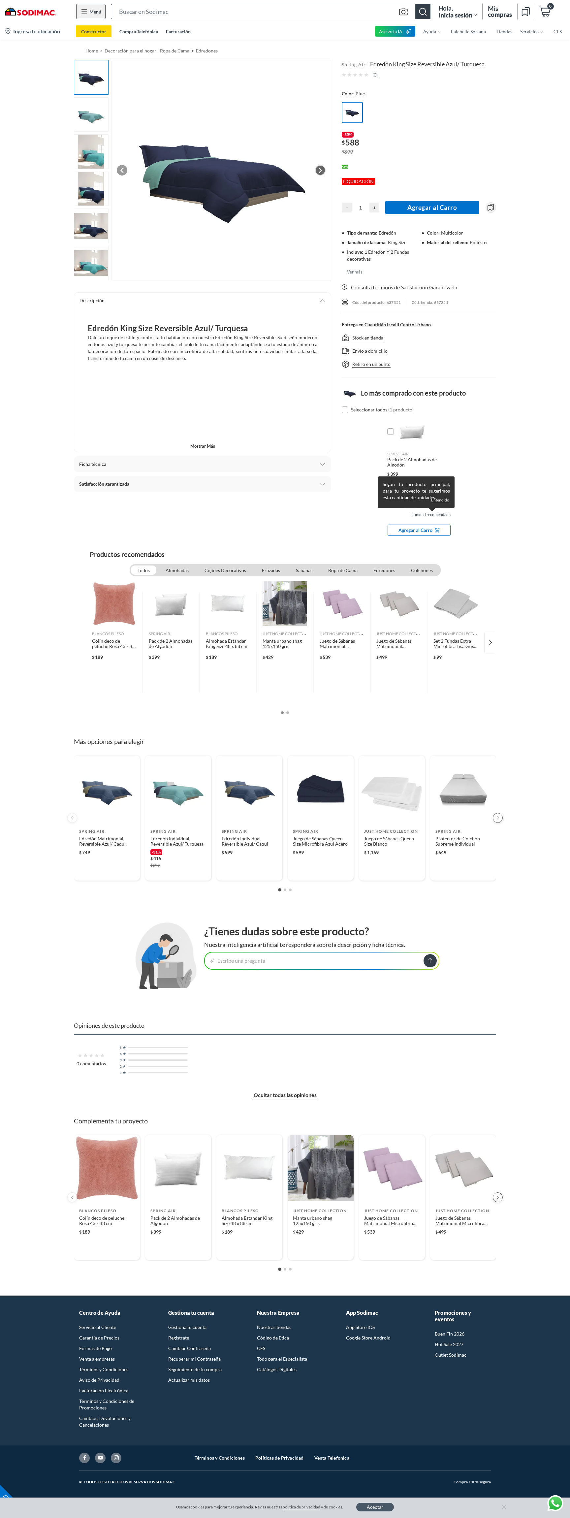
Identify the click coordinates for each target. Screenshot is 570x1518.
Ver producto (106, 871)
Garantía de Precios (99, 1337)
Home (91, 50)
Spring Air (354, 64)
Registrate (178, 1337)
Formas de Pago (95, 1348)
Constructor (93, 31)
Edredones (207, 50)
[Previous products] (72, 818)
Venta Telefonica (331, 1458)
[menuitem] (427, 31)
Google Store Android (368, 1337)
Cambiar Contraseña (189, 1348)
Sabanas (304, 570)
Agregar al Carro (432, 207)
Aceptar (375, 1507)
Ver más (355, 271)
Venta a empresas (97, 1359)
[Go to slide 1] (279, 889)
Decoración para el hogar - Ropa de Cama (147, 50)
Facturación (178, 31)
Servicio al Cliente (97, 1327)
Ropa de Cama (343, 570)
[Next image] (320, 170)
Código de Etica (273, 1337)
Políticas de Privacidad (279, 1458)
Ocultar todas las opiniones (285, 1095)
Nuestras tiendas (274, 1327)
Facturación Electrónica (103, 1390)
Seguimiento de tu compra (195, 1369)
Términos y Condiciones (103, 1369)
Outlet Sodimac (450, 1355)
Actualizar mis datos (189, 1380)
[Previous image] (122, 170)
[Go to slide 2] (285, 889)
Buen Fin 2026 (449, 1334)
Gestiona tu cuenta (187, 1327)
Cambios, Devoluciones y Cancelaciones (105, 1421)
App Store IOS (360, 1327)
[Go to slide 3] (290, 889)
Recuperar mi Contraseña (194, 1359)
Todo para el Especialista (282, 1359)
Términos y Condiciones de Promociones (106, 1404)
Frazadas (271, 570)
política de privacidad (301, 1506)
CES (261, 1348)
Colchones (422, 570)
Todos (144, 570)
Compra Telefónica (138, 31)
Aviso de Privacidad (99, 1380)
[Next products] (498, 818)
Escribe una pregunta (241, 960)
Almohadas (177, 570)
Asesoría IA (390, 31)
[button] (270, 11)
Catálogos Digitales (277, 1369)
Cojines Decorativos (225, 570)
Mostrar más (202, 446)
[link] (114, 642)
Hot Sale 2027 (449, 1344)
